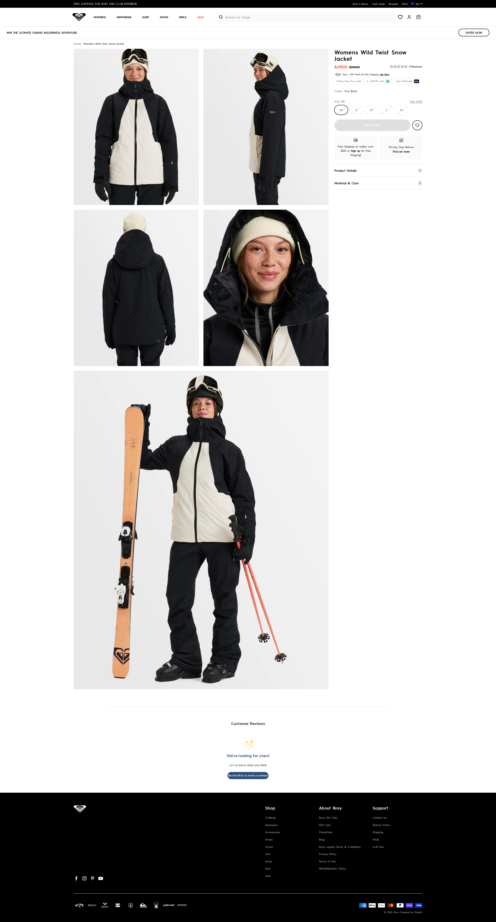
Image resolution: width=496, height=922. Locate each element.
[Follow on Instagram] (84, 878)
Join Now (384, 74)
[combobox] (309, 17)
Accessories (272, 832)
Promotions (325, 832)
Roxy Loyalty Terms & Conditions (340, 846)
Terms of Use (327, 861)
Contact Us (380, 817)
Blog (321, 839)
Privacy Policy (328, 854)
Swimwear (124, 17)
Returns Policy (381, 825)
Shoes (269, 839)
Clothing (270, 817)
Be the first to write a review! (248, 775)
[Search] (219, 17)
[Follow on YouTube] (100, 878)
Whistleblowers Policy (332, 868)
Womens (100, 17)
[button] (101, 17)
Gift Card (324, 825)
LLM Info (378, 846)
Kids (267, 868)
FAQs (376, 839)
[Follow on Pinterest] (92, 878)
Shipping (378, 832)
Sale (200, 17)
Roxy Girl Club (328, 817)
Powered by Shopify (411, 912)
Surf (145, 17)
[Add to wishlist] (417, 125)
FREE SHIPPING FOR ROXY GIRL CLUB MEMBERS (105, 3)
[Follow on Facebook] (76, 878)
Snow (164, 17)
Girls (182, 17)
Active (269, 846)
